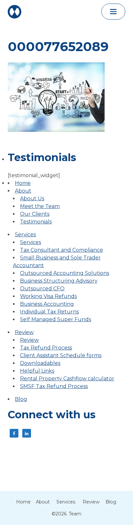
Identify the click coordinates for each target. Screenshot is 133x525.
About (23, 191)
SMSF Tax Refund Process (54, 386)
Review (24, 332)
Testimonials (36, 222)
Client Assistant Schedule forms (60, 355)
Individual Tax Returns (49, 312)
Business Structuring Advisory (58, 281)
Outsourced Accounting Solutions (64, 273)
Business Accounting (47, 304)
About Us (32, 198)
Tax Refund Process (46, 348)
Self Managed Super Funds (55, 319)
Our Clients (34, 214)
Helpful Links (37, 371)
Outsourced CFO (42, 288)
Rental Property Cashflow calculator (67, 379)
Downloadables (40, 363)
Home (23, 183)
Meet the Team (40, 206)
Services (25, 234)
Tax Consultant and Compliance (61, 250)
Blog (21, 399)
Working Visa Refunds (48, 296)
